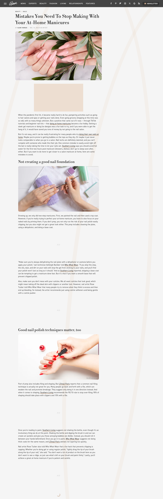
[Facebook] (111, 4)
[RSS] (139, 4)
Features (90, 3)
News (23, 3)
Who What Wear (71, 265)
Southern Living (68, 146)
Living (63, 3)
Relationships (76, 3)
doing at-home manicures (60, 123)
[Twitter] (130, 4)
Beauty (43, 3)
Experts (33, 3)
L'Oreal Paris (64, 383)
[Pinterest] (116, 4)
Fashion (53, 3)
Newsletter (152, 3)
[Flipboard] (120, 4)
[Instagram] (125, 4)
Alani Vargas (22, 28)
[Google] (134, 4)
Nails (25, 11)
